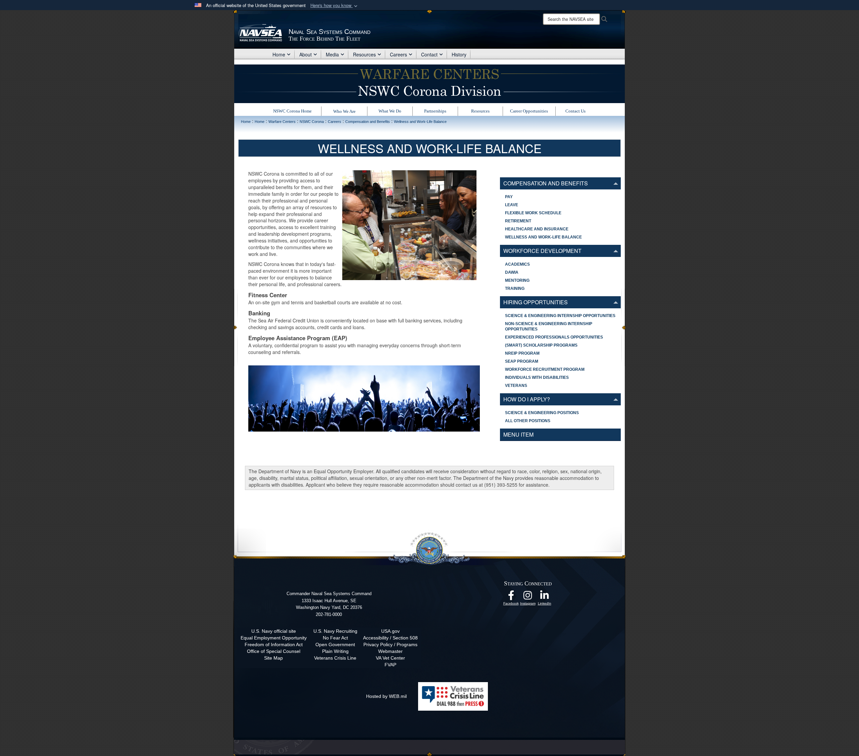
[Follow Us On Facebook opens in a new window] (511, 597)
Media (332, 54)
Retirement (518, 221)
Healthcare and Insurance (536, 229)
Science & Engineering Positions (542, 412)
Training (514, 288)
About (305, 54)
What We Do (389, 111)
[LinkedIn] (544, 597)
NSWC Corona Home (292, 111)
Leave (511, 205)
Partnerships (435, 111)
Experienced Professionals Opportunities (554, 337)
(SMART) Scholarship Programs (541, 345)
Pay (509, 196)
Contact (429, 54)
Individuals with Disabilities (537, 377)
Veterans (516, 385)
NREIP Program (522, 353)
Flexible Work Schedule (533, 213)
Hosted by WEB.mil (386, 696)
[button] (334, 5)
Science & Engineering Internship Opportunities (560, 315)
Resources (364, 54)
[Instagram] (527, 597)
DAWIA (511, 272)
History (459, 54)
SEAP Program (521, 361)
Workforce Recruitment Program (545, 369)
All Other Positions (527, 420)
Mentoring (517, 280)
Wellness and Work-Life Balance (543, 237)
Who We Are (344, 111)
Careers (398, 54)
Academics (517, 264)
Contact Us (575, 111)
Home (278, 54)
